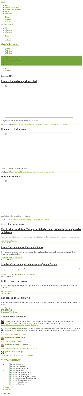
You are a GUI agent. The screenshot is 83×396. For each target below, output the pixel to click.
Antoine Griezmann (7, 274)
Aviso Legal (9, 388)
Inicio (3, 2)
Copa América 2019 (12, 7)
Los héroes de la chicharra (15, 297)
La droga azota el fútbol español (10, 334)
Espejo (7, 321)
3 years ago (19, 341)
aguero (15, 124)
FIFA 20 (8, 11)
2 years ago (24, 334)
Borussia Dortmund (7, 258)
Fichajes (3, 241)
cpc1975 (8, 352)
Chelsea (45, 124)
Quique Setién (30, 274)
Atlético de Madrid (25, 124)
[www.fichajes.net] (11, 359)
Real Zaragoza (12, 241)
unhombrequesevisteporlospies (16, 328)
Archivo (8, 19)
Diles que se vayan (11, 176)
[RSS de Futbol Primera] (7, 28)
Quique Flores (38, 172)
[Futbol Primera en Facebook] (8, 30)
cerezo (46, 172)
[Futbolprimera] (10, 44)
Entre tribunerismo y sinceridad (19, 81)
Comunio (8, 13)
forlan (51, 124)
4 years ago (30, 355)
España (7, 5)
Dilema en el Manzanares (15, 129)
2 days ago (34, 325)
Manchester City (6, 291)
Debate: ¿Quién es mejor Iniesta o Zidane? (13, 355)
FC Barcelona (37, 124)
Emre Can (18, 258)
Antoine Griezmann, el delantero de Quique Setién (29, 264)
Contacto (8, 389)
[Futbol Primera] (7, 25)
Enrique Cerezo (32, 220)
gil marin (8, 70)
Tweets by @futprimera (9, 312)
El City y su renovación (14, 281)
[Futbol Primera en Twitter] (8, 32)
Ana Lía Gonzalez (11, 337)
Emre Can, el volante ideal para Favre (22, 247)
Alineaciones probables (13, 9)
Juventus (64, 124)
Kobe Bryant (5, 308)
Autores (8, 21)
